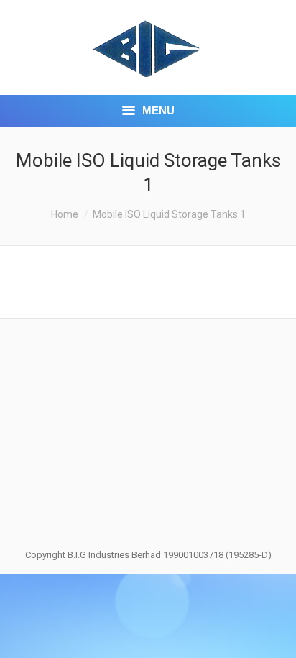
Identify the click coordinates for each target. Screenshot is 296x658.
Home (64, 214)
